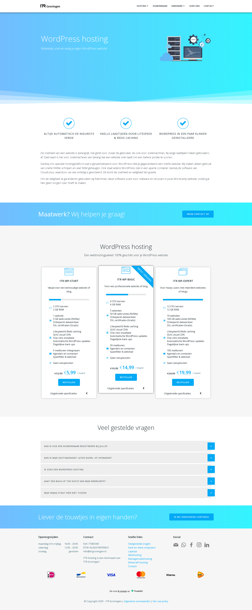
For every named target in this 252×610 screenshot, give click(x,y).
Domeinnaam (160, 6)
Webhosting (135, 555)
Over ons (194, 6)
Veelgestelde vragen (139, 543)
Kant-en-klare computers (142, 547)
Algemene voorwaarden (137, 601)
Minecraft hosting (138, 562)
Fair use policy (160, 601)
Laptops (132, 551)
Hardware (177, 6)
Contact (209, 6)
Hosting (141, 6)
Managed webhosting (140, 558)
